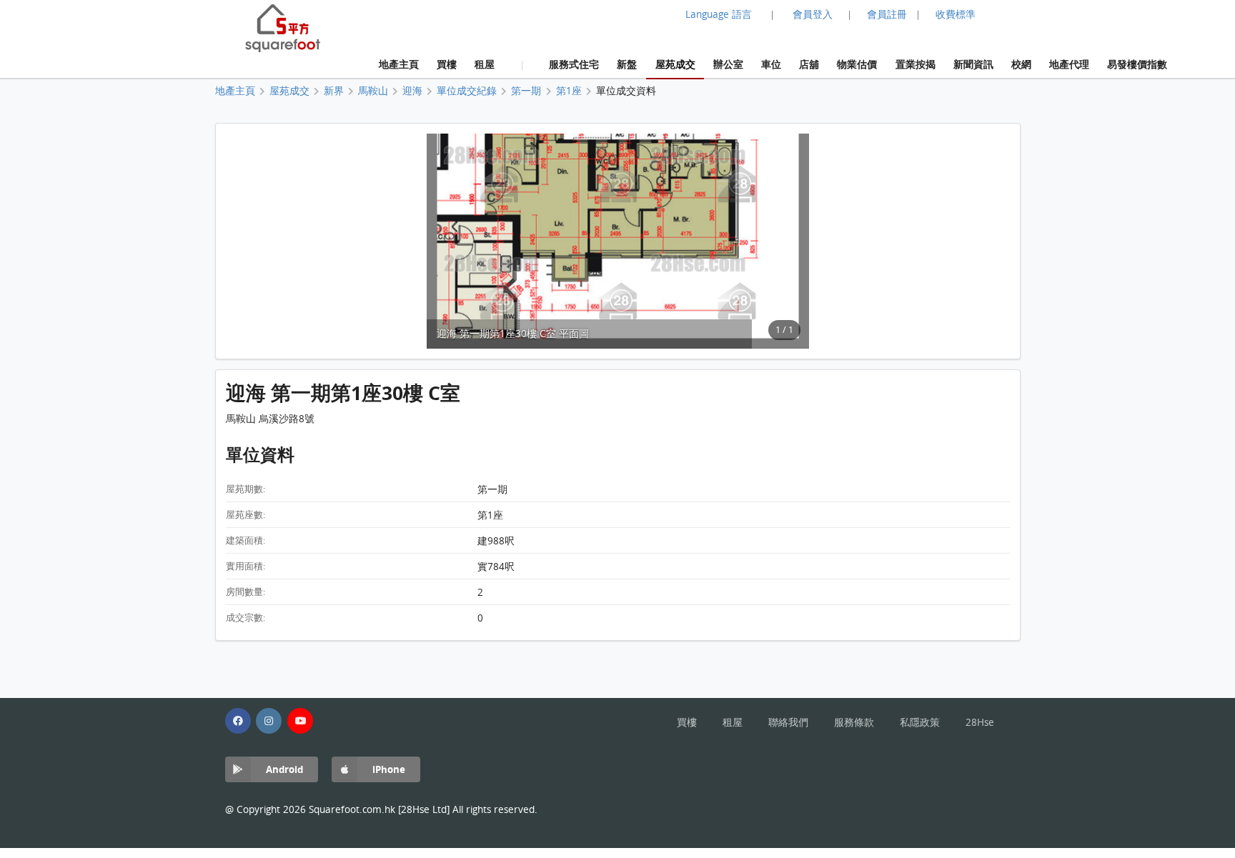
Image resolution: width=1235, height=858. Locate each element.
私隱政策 (920, 722)
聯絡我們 (788, 722)
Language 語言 (718, 14)
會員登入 (813, 14)
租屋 (485, 64)
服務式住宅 (574, 64)
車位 (771, 64)
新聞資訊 (973, 64)
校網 (1021, 64)
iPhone (388, 769)
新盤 (627, 64)
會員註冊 (887, 14)
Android (284, 769)
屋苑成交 (675, 64)
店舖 (809, 64)
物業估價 (857, 64)
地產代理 (1069, 64)
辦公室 (728, 64)
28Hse (980, 722)
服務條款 (854, 722)
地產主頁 (399, 64)
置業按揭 (916, 64)
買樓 (447, 64)
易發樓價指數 (1137, 64)
